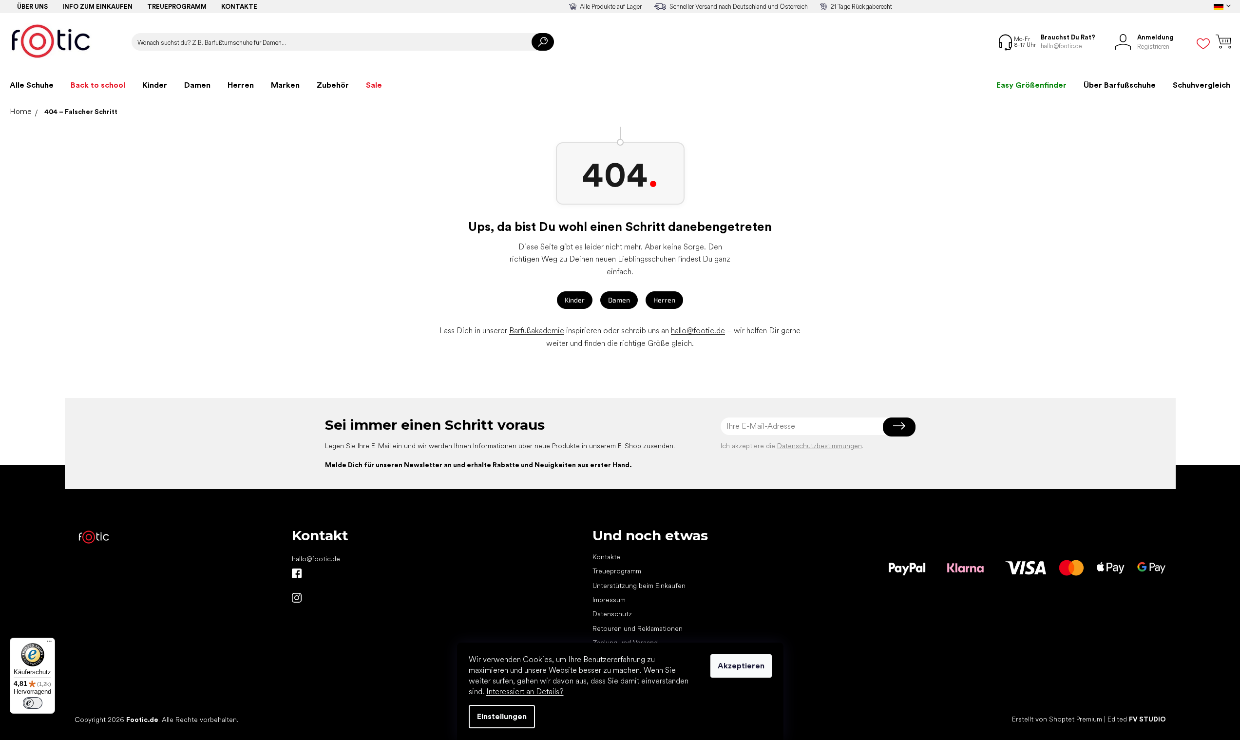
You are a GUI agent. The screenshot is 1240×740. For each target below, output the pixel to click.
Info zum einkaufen (97, 6)
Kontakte (239, 6)
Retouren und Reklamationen (637, 628)
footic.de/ (297, 598)
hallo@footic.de (698, 330)
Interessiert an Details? (525, 691)
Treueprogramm (177, 6)
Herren (664, 300)
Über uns (32, 6)
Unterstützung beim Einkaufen (639, 585)
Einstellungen (502, 716)
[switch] (32, 703)
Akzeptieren (741, 665)
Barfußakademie (536, 330)
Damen (619, 300)
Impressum (609, 600)
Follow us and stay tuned (297, 573)
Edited (1136, 719)
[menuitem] (32, 85)
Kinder (575, 300)
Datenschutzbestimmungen (819, 446)
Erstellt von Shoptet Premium (1057, 719)
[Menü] (49, 643)
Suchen (543, 42)
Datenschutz (612, 614)
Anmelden (899, 426)
